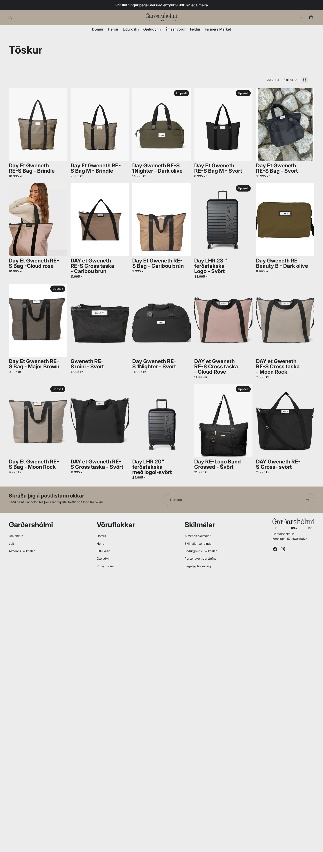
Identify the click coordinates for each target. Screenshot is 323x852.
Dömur (101, 536)
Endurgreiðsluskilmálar (201, 551)
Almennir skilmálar (22, 551)
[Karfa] (311, 17)
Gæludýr (103, 558)
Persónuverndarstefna (200, 558)
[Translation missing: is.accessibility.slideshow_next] (122, 125)
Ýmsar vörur (105, 566)
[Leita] (10, 17)
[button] (290, 80)
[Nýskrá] (307, 499)
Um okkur (16, 536)
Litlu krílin (103, 551)
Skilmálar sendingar (199, 543)
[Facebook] (275, 549)
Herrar (101, 543)
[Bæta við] (60, 154)
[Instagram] (282, 549)
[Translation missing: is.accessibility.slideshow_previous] (77, 125)
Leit (11, 543)
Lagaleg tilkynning (198, 566)
